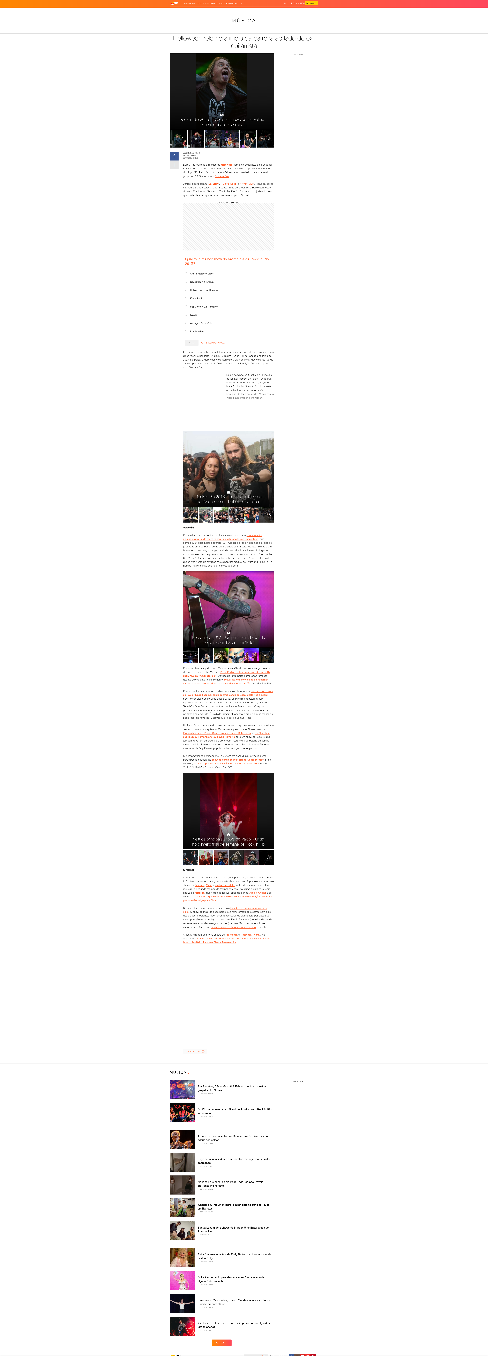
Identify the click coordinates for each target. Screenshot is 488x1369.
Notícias (198, 10)
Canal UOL (280, 10)
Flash (182, 10)
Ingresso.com (189, 3)
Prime (298, 10)
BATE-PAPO (200, 3)
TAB (293, 10)
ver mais (220, 1343)
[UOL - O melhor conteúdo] (174, 3)
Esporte (238, 10)
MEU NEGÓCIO (210, 3)
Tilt (268, 10)
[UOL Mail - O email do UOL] (291, 3)
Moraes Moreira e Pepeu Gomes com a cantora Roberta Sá (217, 733)
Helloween (227, 164)
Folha (231, 10)
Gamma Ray (222, 176)
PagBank (230, 3)
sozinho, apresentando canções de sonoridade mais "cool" (227, 763)
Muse (209, 885)
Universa (254, 10)
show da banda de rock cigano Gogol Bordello (238, 759)
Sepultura (260, 386)
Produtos (175, 10)
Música (244, 21)
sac (285, 3)
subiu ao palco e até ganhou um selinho (233, 927)
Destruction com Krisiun (248, 397)
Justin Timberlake (225, 885)
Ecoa (272, 10)
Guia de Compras (314, 10)
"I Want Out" (247, 183)
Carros (214, 10)
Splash (246, 10)
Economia (223, 10)
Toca (303, 10)
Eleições (189, 10)
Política (207, 10)
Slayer (263, 382)
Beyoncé (199, 885)
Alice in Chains (257, 892)
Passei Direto (221, 3)
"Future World (228, 183)
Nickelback (231, 934)
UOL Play (238, 3)
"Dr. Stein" (213, 183)
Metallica (200, 892)
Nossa (288, 10)
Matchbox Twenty (250, 934)
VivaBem (263, 10)
